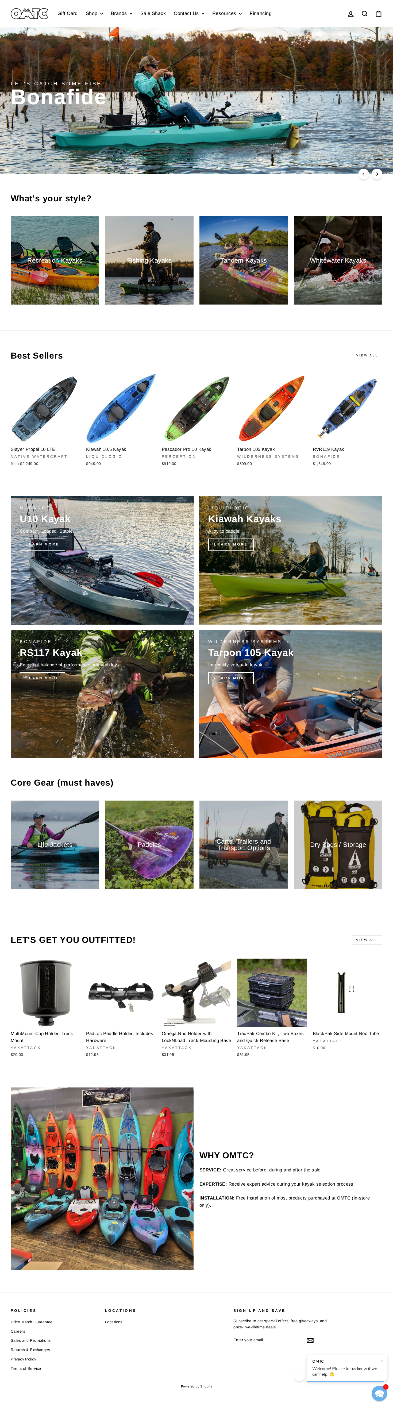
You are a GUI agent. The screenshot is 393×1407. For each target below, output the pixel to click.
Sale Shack (153, 13)
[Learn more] (102, 560)
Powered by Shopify (196, 1386)
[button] (379, 1393)
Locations (113, 1322)
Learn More (358, 155)
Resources (225, 13)
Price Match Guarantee (32, 1322)
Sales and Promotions (31, 1340)
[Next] (377, 174)
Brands (119, 13)
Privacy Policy (23, 1359)
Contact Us (187, 13)
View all (367, 355)
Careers (18, 1331)
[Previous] (363, 174)
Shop (92, 13)
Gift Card (67, 13)
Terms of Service (26, 1368)
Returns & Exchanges (30, 1350)
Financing (261, 13)
